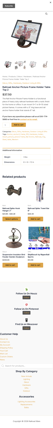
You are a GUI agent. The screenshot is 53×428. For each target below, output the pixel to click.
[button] (46, 14)
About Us (4, 339)
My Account (5, 345)
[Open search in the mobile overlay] (26, 365)
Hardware (27, 76)
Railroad (38, 137)
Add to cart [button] (35, 219)
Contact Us (5, 342)
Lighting (26, 379)
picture (11, 137)
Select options (11, 219)
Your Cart (4, 351)
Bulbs (26, 407)
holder (40, 134)
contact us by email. (28, 119)
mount (4, 137)
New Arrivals (26, 376)
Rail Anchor (30, 137)
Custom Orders (6, 357)
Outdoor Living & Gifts (31, 83)
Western (15, 139)
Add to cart (18, 125)
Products (12, 76)
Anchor (10, 134)
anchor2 (16, 134)
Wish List (4, 354)
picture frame (20, 137)
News (2, 360)
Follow (26, 297)
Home (4, 76)
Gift (27, 134)
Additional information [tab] (12, 150)
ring (43, 137)
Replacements (26, 404)
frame (23, 134)
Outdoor (26, 391)
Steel (4, 139)
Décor (19, 76)
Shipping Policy (6, 348)
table (9, 139)
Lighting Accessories (26, 402)
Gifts (10, 83)
